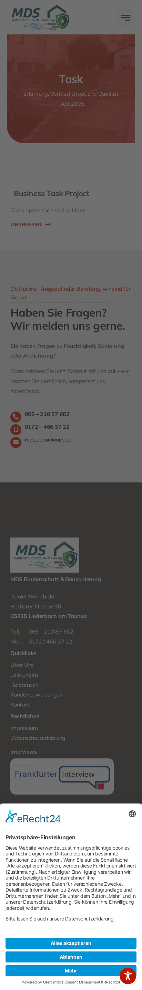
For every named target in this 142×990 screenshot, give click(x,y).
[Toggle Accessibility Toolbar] (128, 976)
